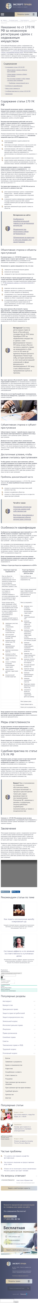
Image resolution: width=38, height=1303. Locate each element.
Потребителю (17, 1124)
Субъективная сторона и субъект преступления (17, 75)
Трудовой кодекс (9, 1049)
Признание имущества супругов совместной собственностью (22, 509)
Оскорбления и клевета (13, 1072)
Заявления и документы (13, 1062)
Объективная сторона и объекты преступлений (17, 70)
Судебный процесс (11, 1091)
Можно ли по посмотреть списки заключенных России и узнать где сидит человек (20, 1170)
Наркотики (9, 1069)
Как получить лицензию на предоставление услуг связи (19, 1163)
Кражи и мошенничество (13, 1065)
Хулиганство (9, 1094)
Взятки (7, 1058)
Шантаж (8, 1098)
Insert (16, 1302)
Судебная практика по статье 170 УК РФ (17, 91)
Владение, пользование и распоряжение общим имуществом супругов (23, 517)
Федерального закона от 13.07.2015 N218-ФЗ (19, 283)
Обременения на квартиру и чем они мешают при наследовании (23, 239)
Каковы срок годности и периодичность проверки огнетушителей (22, 1129)
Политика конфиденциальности (20, 1275)
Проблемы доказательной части (19, 83)
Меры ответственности (12, 88)
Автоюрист (7, 1001)
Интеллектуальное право (13, 1025)
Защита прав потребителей (14, 1013)
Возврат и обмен (18, 1112)
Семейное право (9, 1037)
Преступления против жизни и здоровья (15, 1083)
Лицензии (7, 1029)
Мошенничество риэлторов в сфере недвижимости (21, 231)
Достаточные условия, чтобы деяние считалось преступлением (18, 79)
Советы (5, 1041)
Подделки (8, 1079)
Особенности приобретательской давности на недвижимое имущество (23, 222)
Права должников (10, 1033)
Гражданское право (10, 1009)
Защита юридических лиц (13, 1017)
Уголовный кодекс (10, 1053)
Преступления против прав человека (17, 1088)
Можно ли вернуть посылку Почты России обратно (23, 1142)
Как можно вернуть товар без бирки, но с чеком (24, 1115)
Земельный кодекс (10, 1021)
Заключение (9, 94)
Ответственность (11, 1075)
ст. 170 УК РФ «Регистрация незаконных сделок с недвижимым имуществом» (18, 51)
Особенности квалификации (13, 86)
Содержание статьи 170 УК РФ (14, 67)
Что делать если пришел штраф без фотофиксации (16, 1157)
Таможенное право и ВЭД (13, 1045)
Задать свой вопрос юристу (19, 1188)
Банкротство (8, 1005)
